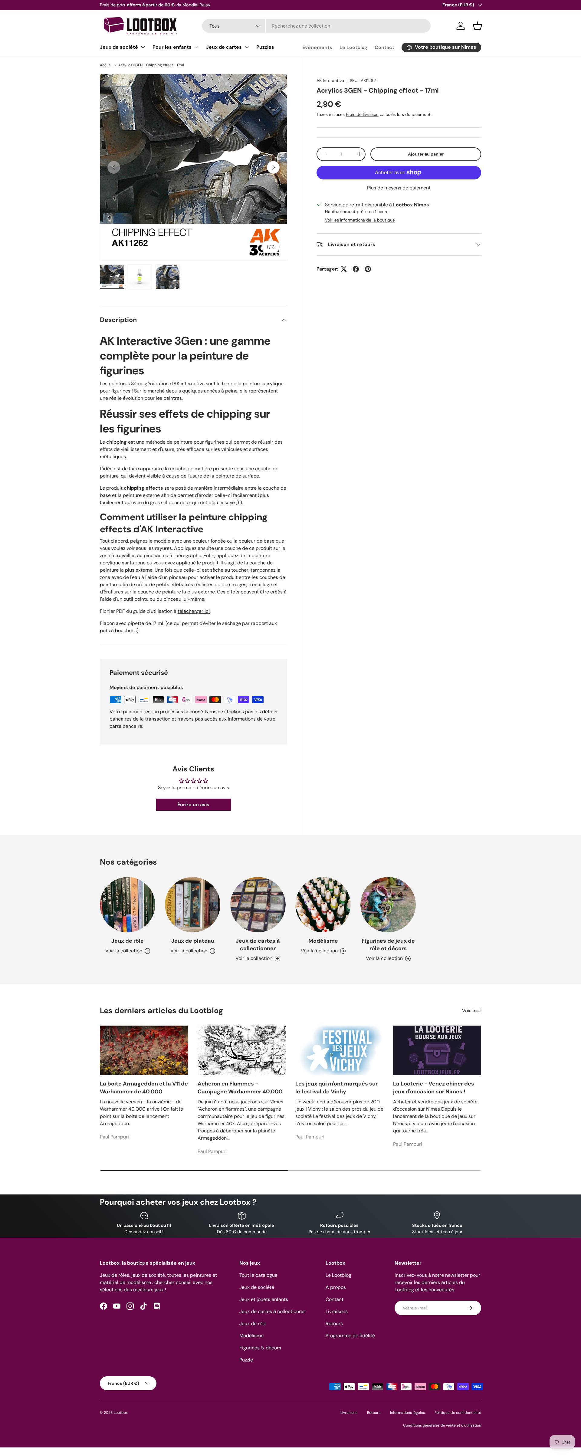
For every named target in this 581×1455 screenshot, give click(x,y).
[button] (477, 25)
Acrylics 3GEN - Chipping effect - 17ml (151, 65)
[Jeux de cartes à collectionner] (258, 904)
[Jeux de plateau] (192, 904)
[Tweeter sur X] (344, 269)
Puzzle (246, 1360)
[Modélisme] (323, 904)
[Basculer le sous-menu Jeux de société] (142, 47)
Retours (334, 1323)
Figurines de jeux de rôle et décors (388, 944)
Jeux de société (119, 47)
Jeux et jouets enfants (263, 1299)
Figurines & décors (260, 1348)
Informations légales (407, 1412)
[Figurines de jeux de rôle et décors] (388, 904)
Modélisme (323, 940)
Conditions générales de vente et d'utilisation (442, 1425)
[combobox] (316, 26)
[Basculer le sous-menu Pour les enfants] (196, 47)
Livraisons (337, 1311)
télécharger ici (194, 611)
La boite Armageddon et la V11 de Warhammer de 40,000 (144, 1087)
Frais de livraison (362, 114)
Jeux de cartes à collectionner (258, 944)
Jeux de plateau (192, 940)
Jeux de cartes (224, 47)
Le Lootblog (353, 47)
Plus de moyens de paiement (399, 188)
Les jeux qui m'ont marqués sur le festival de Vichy (336, 1087)
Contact (384, 47)
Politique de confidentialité (458, 1412)
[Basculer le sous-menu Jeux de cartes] (246, 47)
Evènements (317, 47)
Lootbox (121, 1412)
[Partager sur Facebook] (356, 269)
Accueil (106, 65)
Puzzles (265, 47)
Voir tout (471, 1010)
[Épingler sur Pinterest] (368, 269)
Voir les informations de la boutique (360, 220)
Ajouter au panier (426, 154)
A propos (336, 1287)
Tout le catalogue (258, 1275)
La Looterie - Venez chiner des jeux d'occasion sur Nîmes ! (433, 1087)
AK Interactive (330, 80)
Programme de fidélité (350, 1335)
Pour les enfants (172, 47)
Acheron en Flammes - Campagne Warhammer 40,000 (240, 1087)
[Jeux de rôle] (127, 904)
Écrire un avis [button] (193, 804)
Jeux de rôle (127, 940)
